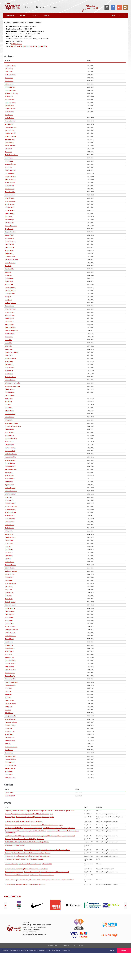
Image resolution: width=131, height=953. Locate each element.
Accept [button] (123, 950)
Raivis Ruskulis (9, 617)
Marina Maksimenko (11, 454)
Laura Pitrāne (9, 549)
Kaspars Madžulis (10, 451)
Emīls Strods (8, 688)
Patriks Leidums (9, 435)
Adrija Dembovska (10, 176)
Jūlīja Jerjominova (10, 309)
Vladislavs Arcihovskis (11, 93)
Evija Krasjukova (9, 389)
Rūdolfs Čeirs (9, 161)
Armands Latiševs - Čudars (13, 426)
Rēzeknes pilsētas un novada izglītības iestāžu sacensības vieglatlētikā (25, 884)
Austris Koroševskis (10, 377)
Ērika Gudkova (9, 250)
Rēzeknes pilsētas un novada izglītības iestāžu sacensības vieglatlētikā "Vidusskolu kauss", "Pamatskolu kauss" (37, 872)
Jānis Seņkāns (9, 645)
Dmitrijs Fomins (9, 207)
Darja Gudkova (9, 247)
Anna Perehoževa (10, 537)
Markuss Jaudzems (10, 303)
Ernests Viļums (9, 734)
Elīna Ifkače (8, 266)
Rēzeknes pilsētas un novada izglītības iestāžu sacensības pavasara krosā (26, 869)
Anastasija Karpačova (11, 331)
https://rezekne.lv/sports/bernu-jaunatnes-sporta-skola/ (29, 46)
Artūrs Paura (8, 531)
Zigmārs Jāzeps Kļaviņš (11, 352)
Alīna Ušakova (9, 713)
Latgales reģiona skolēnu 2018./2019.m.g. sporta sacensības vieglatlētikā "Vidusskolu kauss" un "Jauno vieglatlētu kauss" (40, 811)
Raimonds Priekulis (10, 565)
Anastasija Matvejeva (11, 469)
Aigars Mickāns (9, 485)
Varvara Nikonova (10, 509)
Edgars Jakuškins (10, 294)
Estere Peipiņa (9, 534)
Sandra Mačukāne (10, 448)
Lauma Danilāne (9, 173)
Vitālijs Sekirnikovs (10, 636)
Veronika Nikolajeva (11, 506)
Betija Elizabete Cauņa (11, 155)
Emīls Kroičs (8, 401)
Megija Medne (9, 472)
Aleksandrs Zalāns (10, 759)
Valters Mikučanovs (10, 494)
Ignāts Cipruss (9, 793)
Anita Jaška (8, 297)
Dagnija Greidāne (10, 232)
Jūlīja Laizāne (8, 420)
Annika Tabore (9, 700)
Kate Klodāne (9, 361)
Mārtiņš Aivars (9, 84)
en (124, 16)
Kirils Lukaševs (9, 441)
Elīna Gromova (9, 244)
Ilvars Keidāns (9, 337)
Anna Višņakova (9, 737)
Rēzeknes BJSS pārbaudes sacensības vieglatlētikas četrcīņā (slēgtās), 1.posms (27, 853)
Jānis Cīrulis (8, 167)
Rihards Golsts (9, 223)
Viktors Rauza (9, 586)
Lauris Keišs (8, 340)
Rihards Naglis (9, 500)
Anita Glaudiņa (9, 220)
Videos (54, 7)
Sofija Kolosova (9, 367)
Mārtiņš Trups (9, 707)
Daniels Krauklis (9, 395)
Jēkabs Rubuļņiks (10, 608)
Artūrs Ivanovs (9, 278)
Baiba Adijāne (9, 72)
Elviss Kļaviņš (8, 355)
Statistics (23, 16)
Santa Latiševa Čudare (11, 423)
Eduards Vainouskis (10, 719)
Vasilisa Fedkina (9, 195)
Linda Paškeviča (9, 525)
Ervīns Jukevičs (9, 321)
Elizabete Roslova (10, 605)
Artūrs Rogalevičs (10, 602)
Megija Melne (9, 482)
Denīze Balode (9, 105)
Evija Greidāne (9, 235)
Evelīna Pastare (9, 528)
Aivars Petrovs (9, 540)
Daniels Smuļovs (10, 673)
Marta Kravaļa (9, 398)
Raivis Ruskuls (9, 620)
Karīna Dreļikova (10, 183)
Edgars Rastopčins (10, 583)
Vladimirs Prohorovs (11, 571)
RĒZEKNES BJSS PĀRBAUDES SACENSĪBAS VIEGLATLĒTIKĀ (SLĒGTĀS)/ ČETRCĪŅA (27, 842)
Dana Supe (8, 691)
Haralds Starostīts (10, 685)
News (28, 7)
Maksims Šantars (10, 626)
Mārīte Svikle (8, 694)
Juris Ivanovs (8, 275)
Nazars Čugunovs (10, 170)
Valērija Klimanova (10, 358)
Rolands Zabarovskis (11, 747)
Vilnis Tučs (8, 710)
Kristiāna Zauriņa (10, 768)
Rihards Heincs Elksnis (11, 260)
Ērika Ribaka (8, 596)
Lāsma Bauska (9, 124)
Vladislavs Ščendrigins (11, 630)
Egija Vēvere (8, 728)
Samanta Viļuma (9, 731)
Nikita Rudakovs (9, 611)
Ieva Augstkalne (9, 99)
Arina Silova (8, 654)
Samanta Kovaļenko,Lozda (12, 386)
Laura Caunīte (9, 158)
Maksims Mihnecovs (11, 491)
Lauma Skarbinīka (10, 660)
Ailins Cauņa (8, 152)
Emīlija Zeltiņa (9, 771)
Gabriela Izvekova (10, 287)
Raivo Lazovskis (9, 432)
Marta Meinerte (9, 475)
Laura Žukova (9, 774)
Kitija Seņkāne (9, 642)
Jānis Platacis (8, 552)
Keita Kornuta (9, 371)
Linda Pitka (8, 546)
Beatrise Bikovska (10, 133)
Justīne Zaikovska (10, 756)
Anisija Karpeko (9, 334)
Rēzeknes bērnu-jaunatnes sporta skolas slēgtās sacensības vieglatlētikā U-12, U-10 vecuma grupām (34, 825)
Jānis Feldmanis (9, 198)
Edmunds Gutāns (10, 257)
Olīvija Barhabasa (10, 109)
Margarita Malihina (10, 457)
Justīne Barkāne (9, 118)
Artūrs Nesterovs (10, 503)
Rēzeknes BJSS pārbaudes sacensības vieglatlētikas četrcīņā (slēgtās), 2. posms (27, 856)
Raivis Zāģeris (9, 753)
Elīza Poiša (8, 559)
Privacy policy (65, 945)
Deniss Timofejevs (10, 704)
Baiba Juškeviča (9, 324)
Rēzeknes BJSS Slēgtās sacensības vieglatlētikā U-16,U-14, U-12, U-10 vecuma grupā (29, 814)
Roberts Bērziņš (9, 130)
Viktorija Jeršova (9, 315)
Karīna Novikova (10, 515)
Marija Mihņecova (10, 488)
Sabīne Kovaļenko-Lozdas (12, 383)
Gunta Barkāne (9, 112)
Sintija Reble (8, 589)
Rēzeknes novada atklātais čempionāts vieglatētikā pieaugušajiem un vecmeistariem (29, 875)
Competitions (10, 16)
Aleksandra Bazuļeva (11, 127)
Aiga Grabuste (9, 229)
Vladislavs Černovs (10, 164)
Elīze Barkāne (9, 115)
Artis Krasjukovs (9, 392)
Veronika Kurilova (10, 414)
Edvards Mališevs (10, 460)
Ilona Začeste (9, 750)
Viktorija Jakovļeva (10, 290)
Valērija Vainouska (10, 716)
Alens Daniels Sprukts (11, 682)
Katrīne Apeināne (10, 87)
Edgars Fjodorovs (10, 201)
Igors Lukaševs (9, 445)
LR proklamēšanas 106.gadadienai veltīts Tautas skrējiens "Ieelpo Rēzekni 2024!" (28, 864)
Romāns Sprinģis (10, 676)
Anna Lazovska (9, 429)
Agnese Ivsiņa (9, 281)
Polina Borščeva (9, 139)
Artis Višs (7, 744)
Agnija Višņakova (10, 741)
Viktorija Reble (9, 593)
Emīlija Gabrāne (9, 210)
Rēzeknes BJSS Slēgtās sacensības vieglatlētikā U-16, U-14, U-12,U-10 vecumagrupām (29, 817)
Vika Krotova (8, 408)
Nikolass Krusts (9, 411)
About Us (46, 16)
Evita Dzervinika (9, 189)
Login (113, 16)
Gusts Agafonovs (10, 75)
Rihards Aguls (9, 78)
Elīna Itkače (8, 272)
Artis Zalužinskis (9, 762)
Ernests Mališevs (10, 463)
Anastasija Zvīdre (10, 778)
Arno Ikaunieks (9, 269)
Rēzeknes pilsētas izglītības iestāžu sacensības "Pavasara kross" (23, 822)
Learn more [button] (67, 950)
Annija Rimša (8, 599)
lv (119, 16)
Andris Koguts (9, 364)
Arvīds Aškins (9, 96)
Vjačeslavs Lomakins (11, 438)
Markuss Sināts (9, 657)
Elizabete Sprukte (10, 679)
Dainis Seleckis (9, 639)
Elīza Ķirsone (8, 349)
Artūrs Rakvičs (9, 577)
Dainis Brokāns (9, 142)
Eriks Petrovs (8, 543)
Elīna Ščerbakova (10, 633)
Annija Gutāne (9, 253)
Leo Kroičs (8, 404)
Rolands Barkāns (10, 121)
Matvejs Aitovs (9, 81)
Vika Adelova (9, 68)
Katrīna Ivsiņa (9, 284)
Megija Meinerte (9, 478)
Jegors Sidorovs (9, 648)
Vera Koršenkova (10, 380)
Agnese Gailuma (10, 213)
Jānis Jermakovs (9, 312)
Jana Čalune (8, 149)
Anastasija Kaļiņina (10, 327)
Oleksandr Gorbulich (11, 226)
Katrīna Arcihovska (10, 90)
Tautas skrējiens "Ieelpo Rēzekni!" (14, 845)
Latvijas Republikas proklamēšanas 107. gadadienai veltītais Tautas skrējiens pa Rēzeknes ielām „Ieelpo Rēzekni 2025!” (39, 880)
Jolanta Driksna (9, 186)
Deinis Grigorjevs (10, 241)
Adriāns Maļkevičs (10, 466)
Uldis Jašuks (8, 300)
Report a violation (52, 945)
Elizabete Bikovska (10, 136)
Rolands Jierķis (9, 318)
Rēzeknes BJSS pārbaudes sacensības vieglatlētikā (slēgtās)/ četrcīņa (24, 839)
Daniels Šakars (9, 623)
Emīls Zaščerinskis (10, 765)
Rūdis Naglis (8, 497)
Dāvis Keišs (8, 346)
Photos (41, 7)
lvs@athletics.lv (33, 929)
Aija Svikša (8, 697)
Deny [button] (112, 950)
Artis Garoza (8, 216)
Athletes (35, 16)
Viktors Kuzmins (9, 417)
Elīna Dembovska (10, 179)
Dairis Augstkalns (10, 102)
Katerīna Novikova (10, 512)
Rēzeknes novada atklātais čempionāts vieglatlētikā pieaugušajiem (24, 859)
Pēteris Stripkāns (10, 796)
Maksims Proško (10, 574)
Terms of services (78, 945)
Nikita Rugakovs (9, 614)
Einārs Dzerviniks (10, 192)
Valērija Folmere (10, 204)
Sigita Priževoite (9, 568)
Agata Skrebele (9, 667)
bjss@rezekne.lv (16, 44)
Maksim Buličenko (10, 146)
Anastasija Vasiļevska (11, 722)
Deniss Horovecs (10, 263)
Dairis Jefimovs (9, 306)
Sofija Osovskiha (10, 519)
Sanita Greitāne (9, 238)
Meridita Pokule (9, 562)
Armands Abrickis (10, 65)
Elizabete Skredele (10, 670)
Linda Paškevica (9, 522)
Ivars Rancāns (9, 580)
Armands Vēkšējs (10, 725)
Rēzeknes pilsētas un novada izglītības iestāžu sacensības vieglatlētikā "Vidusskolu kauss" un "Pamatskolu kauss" (37, 850)
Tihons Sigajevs (9, 651)
